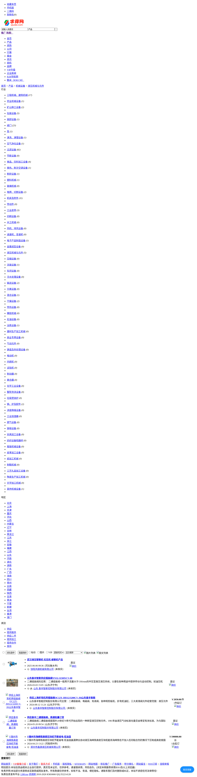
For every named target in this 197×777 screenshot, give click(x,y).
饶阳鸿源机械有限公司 (42, 669)
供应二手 (11, 636)
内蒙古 (10, 524)
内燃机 (10, 362)
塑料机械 (11, 180)
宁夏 (9, 603)
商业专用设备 (14, 337)
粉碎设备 (11, 174)
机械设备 (20, 86)
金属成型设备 (14, 246)
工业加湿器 (12, 416)
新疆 (9, 607)
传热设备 (11, 307)
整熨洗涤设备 (14, 392)
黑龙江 (10, 534)
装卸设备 (11, 119)
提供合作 (11, 643)
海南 (9, 576)
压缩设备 (11, 259)
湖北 (9, 562)
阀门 (9, 125)
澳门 (9, 617)
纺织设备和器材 (15, 440)
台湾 (9, 610)
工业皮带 (11, 210)
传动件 (10, 204)
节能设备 (11, 156)
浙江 (9, 541)
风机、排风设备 (15, 228)
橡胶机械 (11, 313)
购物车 (10, 14)
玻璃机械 (11, 186)
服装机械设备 (14, 446)
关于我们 (33, 764)
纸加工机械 (12, 458)
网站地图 (93, 764)
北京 (9, 503)
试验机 (10, 368)
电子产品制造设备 (16, 240)
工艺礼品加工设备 (16, 471)
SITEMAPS (80, 764)
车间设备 (11, 271)
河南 (9, 558)
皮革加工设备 (14, 452)
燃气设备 (11, 422)
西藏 (9, 589)
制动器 (10, 374)
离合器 (10, 380)
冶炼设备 (11, 325)
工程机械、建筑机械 (17, 95)
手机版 (10, 7)
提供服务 (11, 632)
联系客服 (187, 769)
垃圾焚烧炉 (12, 398)
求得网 (32, 774)
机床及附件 (12, 198)
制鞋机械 (11, 465)
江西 (9, 551)
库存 (9, 646)
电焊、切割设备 (15, 192)
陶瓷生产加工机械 (16, 477)
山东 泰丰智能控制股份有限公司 (49, 688)
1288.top (24, 774)
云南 (9, 586)
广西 (9, 572)
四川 (9, 579)
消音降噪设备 (14, 410)
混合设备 (11, 295)
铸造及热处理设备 (16, 349)
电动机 (10, 355)
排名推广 (105, 764)
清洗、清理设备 (15, 137)
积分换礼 (129, 764)
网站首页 (5, 764)
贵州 (9, 583)
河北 (9, 517)
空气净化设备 (14, 143)
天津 (9, 510)
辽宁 (9, 527)
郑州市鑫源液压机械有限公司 (46, 747)
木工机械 (11, 222)
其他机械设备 (14, 489)
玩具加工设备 (14, 434)
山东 (9, 555)
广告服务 (117, 764)
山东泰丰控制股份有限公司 (44, 728)
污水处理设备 (14, 277)
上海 (9, 506)
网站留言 (141, 764)
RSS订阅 (152, 764)
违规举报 (164, 764)
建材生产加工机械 (16, 331)
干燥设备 (11, 301)
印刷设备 (11, 216)
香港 (9, 614)
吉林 (9, 531)
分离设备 (11, 289)
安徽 (9, 544)
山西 (9, 520)
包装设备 (11, 113)
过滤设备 (11, 149)
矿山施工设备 (14, 107)
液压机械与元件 (36, 86)
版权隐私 (67, 764)
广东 (9, 569)
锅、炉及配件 (14, 404)
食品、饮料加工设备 (17, 162)
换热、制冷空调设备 (17, 168)
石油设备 (11, 319)
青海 (9, 600)
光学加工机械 (14, 483)
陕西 (9, 593)
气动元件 (11, 343)
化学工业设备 (14, 386)
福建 (9, 548)
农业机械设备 (14, 101)
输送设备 (11, 283)
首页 (3, 86)
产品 (11, 86)
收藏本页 (11, 4)
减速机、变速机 (15, 234)
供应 (9, 629)
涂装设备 (11, 265)
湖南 (9, 565)
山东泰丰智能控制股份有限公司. (49, 708)
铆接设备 (11, 428)
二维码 (10, 11)
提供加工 (11, 639)
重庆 (9, 513)
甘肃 (9, 596)
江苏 (9, 538)
